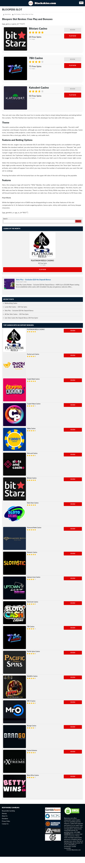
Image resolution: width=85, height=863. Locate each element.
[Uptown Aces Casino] (14, 588)
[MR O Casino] (14, 711)
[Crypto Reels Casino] (14, 389)
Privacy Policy (6, 821)
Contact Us (5, 824)
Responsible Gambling (8, 811)
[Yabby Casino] (14, 439)
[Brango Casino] (14, 736)
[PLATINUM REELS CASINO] (42, 245)
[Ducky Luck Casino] (14, 365)
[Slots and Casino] (14, 464)
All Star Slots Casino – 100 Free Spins (17, 314)
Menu (81, 2)
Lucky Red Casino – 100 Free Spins (16, 307)
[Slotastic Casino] (14, 563)
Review (72, 30)
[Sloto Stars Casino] (14, 513)
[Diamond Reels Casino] (14, 538)
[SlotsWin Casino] (14, 687)
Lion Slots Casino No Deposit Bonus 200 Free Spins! (21, 318)
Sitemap (4, 813)
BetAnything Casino (11, 303)
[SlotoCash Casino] (14, 612)
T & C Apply (32, 39)
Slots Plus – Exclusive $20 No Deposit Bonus (33, 280)
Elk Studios (17, 14)
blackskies (8, 14)
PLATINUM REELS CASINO (42, 261)
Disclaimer (5, 818)
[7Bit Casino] (15, 68)
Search (5, 219)
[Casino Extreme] (14, 761)
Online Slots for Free (27, 14)
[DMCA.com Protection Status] (72, 814)
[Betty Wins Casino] (14, 786)
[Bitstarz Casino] (15, 39)
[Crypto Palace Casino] (14, 414)
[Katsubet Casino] (15, 98)
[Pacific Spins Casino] (14, 662)
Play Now (72, 36)
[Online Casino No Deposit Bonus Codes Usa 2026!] (42, 3)
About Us (4, 816)
